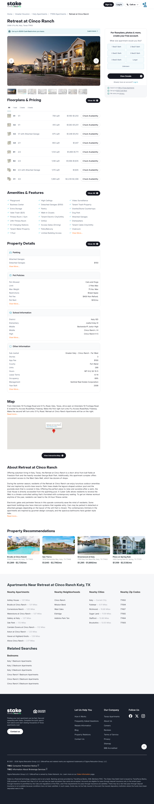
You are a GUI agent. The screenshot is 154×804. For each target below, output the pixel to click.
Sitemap (107, 743)
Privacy (107, 739)
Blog (76, 730)
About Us (108, 721)
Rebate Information (83, 725)
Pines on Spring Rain (122, 557)
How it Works (80, 716)
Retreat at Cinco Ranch (30, 21)
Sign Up (108, 4)
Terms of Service (111, 734)
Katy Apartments (40, 14)
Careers (107, 725)
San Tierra (47, 557)
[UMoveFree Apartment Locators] (14, 711)
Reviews (107, 730)
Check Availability (90, 116)
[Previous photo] (11, 61)
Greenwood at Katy (86, 557)
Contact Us (79, 739)
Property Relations (83, 734)
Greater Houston (22, 14)
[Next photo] (96, 61)
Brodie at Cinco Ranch (17, 557)
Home (9, 14)
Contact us (15, 731)
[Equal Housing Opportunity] (39, 711)
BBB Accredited (110, 748)
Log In (119, 4)
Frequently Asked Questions (87, 721)
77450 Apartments (58, 14)
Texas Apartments (112, 716)
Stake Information (83, 774)
